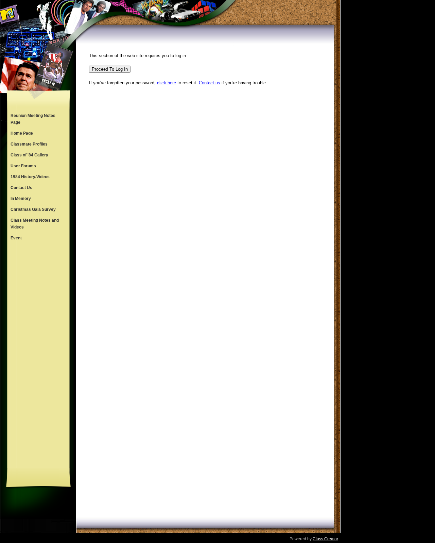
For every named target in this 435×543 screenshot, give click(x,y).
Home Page (22, 133)
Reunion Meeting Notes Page (33, 119)
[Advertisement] (38, 356)
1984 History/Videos (30, 176)
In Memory (21, 198)
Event (16, 238)
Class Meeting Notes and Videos (35, 224)
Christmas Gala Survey (33, 209)
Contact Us (21, 187)
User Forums (23, 166)
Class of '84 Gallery (29, 155)
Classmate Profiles (29, 144)
